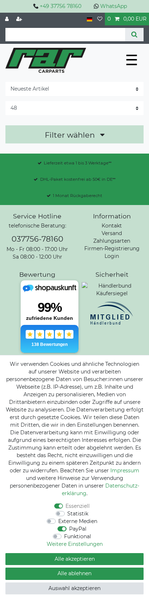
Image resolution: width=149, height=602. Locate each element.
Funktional (77, 536)
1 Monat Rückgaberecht (77, 195)
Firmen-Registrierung (112, 248)
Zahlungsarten (111, 241)
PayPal (77, 529)
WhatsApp (113, 6)
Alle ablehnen (74, 573)
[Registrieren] (20, 19)
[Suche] (134, 34)
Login (112, 256)
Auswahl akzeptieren (74, 588)
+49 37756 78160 (60, 6)
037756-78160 (37, 238)
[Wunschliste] (100, 19)
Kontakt (112, 225)
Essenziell (77, 506)
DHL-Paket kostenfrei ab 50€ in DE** (77, 179)
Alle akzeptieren (75, 559)
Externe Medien (77, 521)
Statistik (77, 513)
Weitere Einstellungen (75, 544)
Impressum (124, 470)
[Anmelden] (8, 19)
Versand (112, 233)
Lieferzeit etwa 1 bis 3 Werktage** (77, 163)
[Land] (89, 19)
